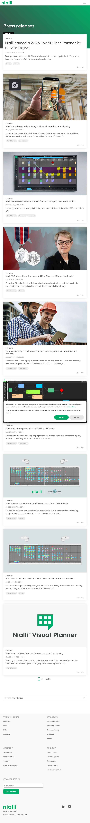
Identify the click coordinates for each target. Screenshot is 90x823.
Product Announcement (27, 216)
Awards (16, 64)
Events (8, 64)
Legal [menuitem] (5, 811)
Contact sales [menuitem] (52, 752)
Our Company (11, 291)
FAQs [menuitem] (5, 730)
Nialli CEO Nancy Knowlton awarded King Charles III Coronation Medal (40, 276)
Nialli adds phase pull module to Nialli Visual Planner (30, 428)
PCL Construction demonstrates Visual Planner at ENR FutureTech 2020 (40, 578)
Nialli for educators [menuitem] (10, 765)
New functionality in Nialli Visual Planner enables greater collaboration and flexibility (41, 352)
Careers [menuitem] (6, 761)
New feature (23, 141)
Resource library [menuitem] (53, 730)
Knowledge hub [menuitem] (52, 765)
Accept (61, 417)
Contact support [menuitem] (53, 757)
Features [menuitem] (6, 721)
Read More (80, 67)
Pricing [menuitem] (5, 725)
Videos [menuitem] (49, 739)
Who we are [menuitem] (7, 752)
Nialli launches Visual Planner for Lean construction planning (34, 653)
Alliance (21, 518)
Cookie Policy (71, 407)
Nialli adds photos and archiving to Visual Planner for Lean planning (38, 126)
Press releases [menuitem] (8, 757)
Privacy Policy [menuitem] (13, 811)
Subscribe (9, 33)
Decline (76, 417)
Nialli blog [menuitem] (50, 734)
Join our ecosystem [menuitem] (54, 770)
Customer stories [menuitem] (53, 721)
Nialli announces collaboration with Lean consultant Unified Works (37, 503)
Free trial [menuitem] (6, 734)
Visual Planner (11, 141)
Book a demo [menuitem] (51, 761)
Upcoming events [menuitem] (53, 725)
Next (47, 679)
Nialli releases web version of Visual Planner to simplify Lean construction (40, 201)
